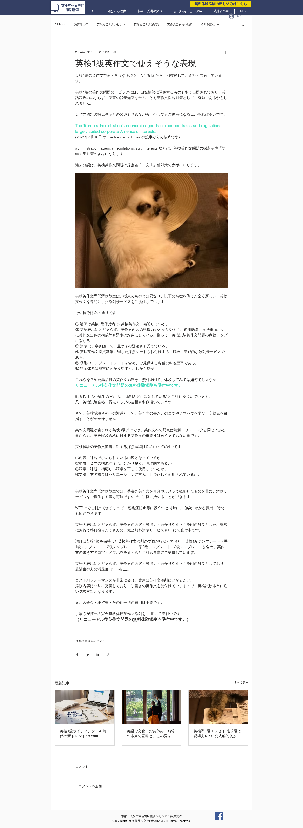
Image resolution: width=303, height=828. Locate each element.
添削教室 (72, 10)
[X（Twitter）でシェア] (87, 655)
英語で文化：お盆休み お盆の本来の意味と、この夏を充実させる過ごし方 (151, 733)
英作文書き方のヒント (111, 24)
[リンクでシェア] (107, 655)
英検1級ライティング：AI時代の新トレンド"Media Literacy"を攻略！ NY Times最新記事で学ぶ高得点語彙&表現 (84, 733)
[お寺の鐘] (151, 707)
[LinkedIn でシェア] (97, 655)
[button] (243, 24)
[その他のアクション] (225, 51)
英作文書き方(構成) (179, 24)
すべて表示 (241, 682)
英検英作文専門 (72, 5)
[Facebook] (219, 816)
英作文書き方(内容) (146, 24)
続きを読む (208, 24)
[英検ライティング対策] (84, 707)
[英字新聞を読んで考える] (218, 707)
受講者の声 (81, 24)
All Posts (60, 24)
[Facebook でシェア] (77, 655)
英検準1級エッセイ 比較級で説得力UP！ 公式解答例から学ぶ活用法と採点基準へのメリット (218, 733)
